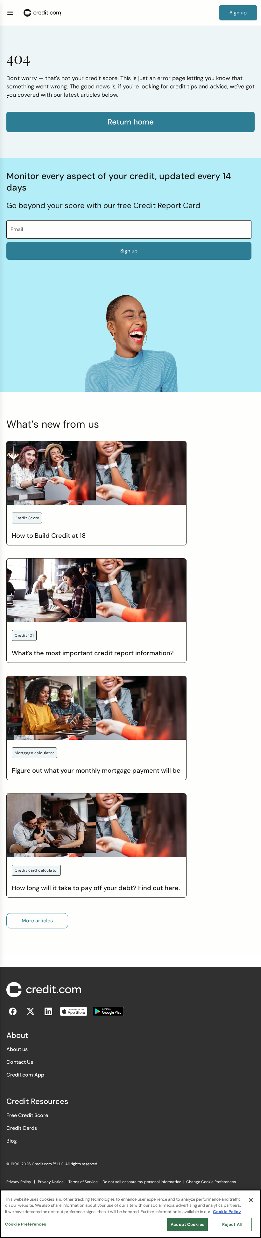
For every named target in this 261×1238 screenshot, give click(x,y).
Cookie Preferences (25, 1224)
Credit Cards (21, 1128)
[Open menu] (10, 13)
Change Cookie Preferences (211, 1181)
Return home (131, 121)
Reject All (232, 1224)
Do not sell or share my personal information (141, 1181)
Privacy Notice (51, 1181)
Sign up (129, 250)
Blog (11, 1140)
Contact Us (19, 1062)
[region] (130, 1214)
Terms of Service (83, 1181)
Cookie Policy (227, 1211)
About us (17, 1049)
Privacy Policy (18, 1181)
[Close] (251, 1200)
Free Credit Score (27, 1115)
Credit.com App (25, 1074)
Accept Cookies (187, 1224)
